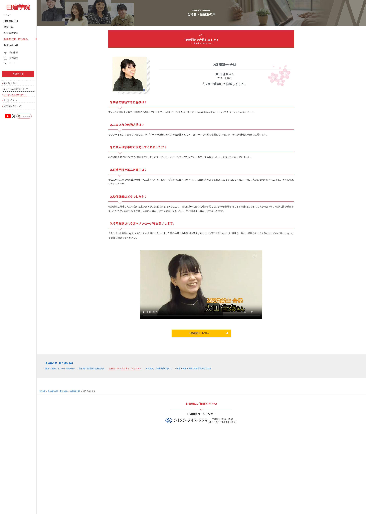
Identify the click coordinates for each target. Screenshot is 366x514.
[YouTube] (8, 116)
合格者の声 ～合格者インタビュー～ (125, 368)
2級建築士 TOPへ (199, 333)
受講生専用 (18, 74)
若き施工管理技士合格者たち (92, 368)
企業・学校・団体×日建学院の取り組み (194, 368)
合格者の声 (75, 391)
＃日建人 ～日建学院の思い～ (159, 368)
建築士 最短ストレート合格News (60, 368)
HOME (42, 391)
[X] (14, 116)
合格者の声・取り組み (58, 391)
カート (12, 63)
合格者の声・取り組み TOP (59, 363)
